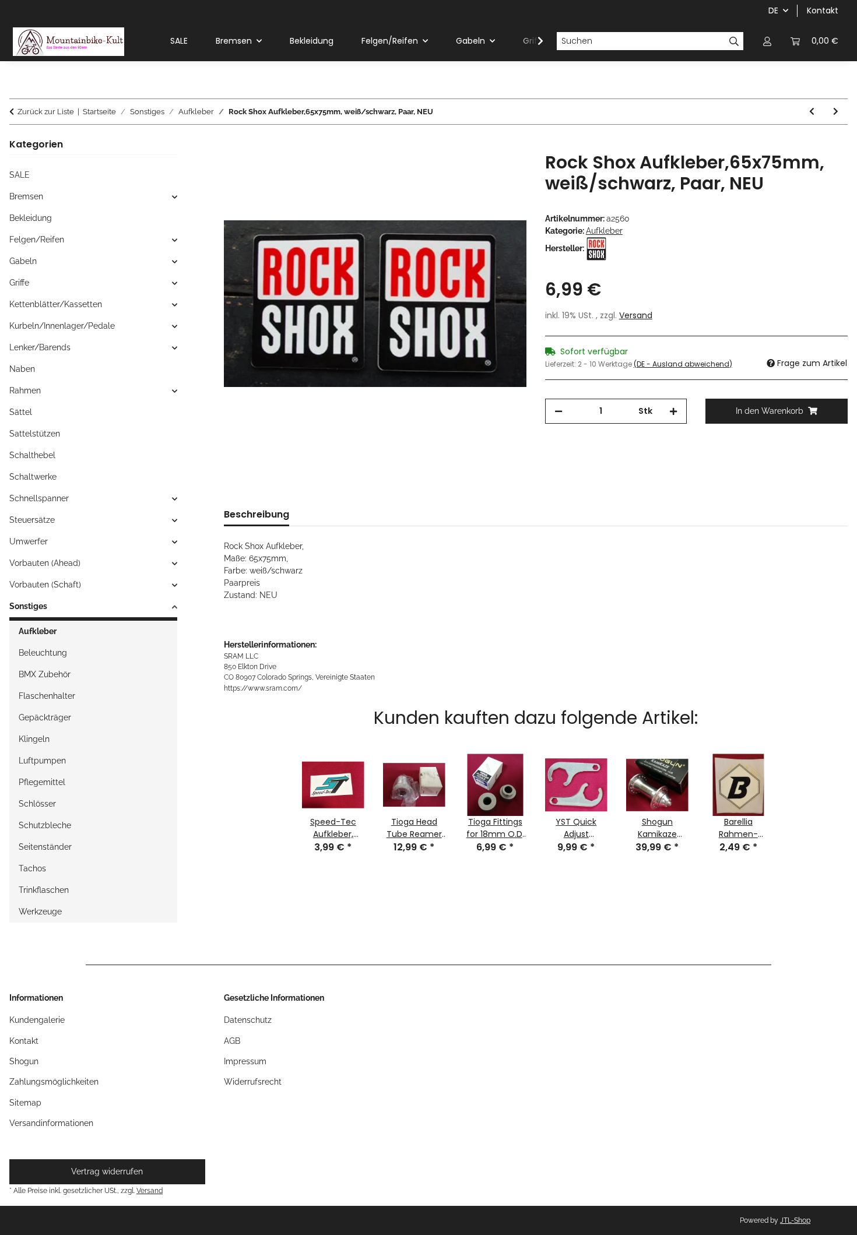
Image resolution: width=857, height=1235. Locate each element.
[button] (767, 41)
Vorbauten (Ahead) (44, 563)
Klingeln (34, 739)
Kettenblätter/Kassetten (55, 304)
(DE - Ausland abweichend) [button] (683, 364)
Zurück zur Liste (45, 111)
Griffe (19, 282)
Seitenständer (45, 847)
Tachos (32, 868)
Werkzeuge (40, 911)
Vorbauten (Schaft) (45, 584)
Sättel (20, 412)
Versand (635, 315)
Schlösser (37, 803)
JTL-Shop (795, 1220)
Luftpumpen (42, 760)
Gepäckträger (45, 717)
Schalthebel (32, 455)
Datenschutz (248, 1020)
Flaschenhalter (47, 696)
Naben (22, 369)
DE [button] (773, 10)
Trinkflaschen (44, 890)
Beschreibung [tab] (256, 514)
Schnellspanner (39, 498)
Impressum (245, 1061)
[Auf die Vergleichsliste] (502, 174)
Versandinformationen (51, 1123)
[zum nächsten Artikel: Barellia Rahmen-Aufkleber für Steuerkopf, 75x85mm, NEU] (836, 111)
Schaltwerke (33, 476)
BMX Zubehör (45, 674)
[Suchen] (734, 41)
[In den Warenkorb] (233, 145)
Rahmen (25, 390)
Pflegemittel (42, 782)
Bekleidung (30, 218)
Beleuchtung (43, 652)
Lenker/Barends (40, 347)
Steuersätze (32, 520)
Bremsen (26, 196)
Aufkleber (604, 230)
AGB (232, 1041)
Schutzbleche (45, 825)
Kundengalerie (37, 1020)
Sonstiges (28, 606)
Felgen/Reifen (36, 239)
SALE (19, 175)
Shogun (23, 1061)
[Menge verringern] (558, 411)
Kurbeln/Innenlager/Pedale (62, 325)
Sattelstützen (34, 433)
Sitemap (25, 1102)
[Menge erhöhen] (673, 411)
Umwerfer (28, 541)
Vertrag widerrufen (107, 1171)
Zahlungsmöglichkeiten (54, 1081)
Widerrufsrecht (253, 1081)
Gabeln (23, 261)
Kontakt (822, 10)
